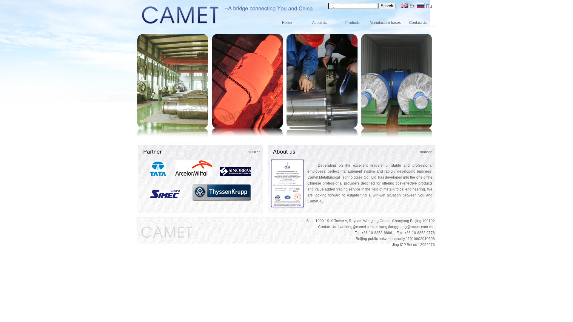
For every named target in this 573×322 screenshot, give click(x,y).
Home (287, 23)
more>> (254, 152)
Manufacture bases (385, 23)
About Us (319, 23)
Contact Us (418, 23)
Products (352, 23)
